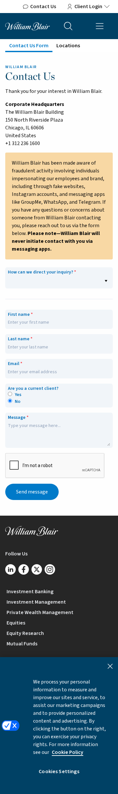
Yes (18, 395)
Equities (16, 622)
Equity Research (25, 633)
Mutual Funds (22, 643)
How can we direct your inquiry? (40, 272)
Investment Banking (30, 591)
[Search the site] (68, 26)
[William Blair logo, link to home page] (27, 25)
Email (13, 364)
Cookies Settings (59, 771)
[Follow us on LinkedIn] (10, 569)
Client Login (88, 6)
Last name (19, 339)
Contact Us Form (29, 45)
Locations (68, 45)
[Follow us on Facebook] (23, 569)
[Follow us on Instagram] (50, 569)
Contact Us (43, 6)
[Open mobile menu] (100, 26)
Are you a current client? (33, 389)
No (17, 402)
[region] (59, 725)
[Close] (110, 666)
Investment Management (36, 602)
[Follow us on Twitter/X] (36, 569)
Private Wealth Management (40, 612)
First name (19, 315)
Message (17, 418)
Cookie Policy (67, 752)
